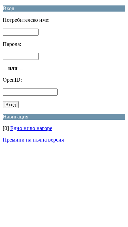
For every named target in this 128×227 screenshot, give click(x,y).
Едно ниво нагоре (31, 128)
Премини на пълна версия (33, 140)
